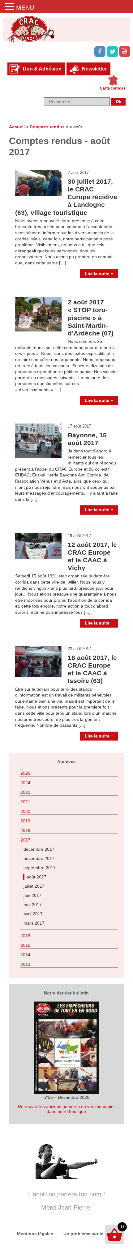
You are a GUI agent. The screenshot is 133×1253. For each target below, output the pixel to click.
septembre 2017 (40, 867)
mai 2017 (33, 904)
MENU (25, 7)
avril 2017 (33, 913)
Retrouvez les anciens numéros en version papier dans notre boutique (66, 1109)
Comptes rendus (47, 126)
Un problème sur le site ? (89, 1233)
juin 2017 (32, 895)
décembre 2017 (39, 849)
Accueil (17, 126)
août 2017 (36, 876)
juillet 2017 (34, 886)
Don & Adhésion (42, 68)
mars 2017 (34, 923)
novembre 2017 (39, 858)
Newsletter (94, 68)
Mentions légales (35, 1233)
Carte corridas (113, 88)
